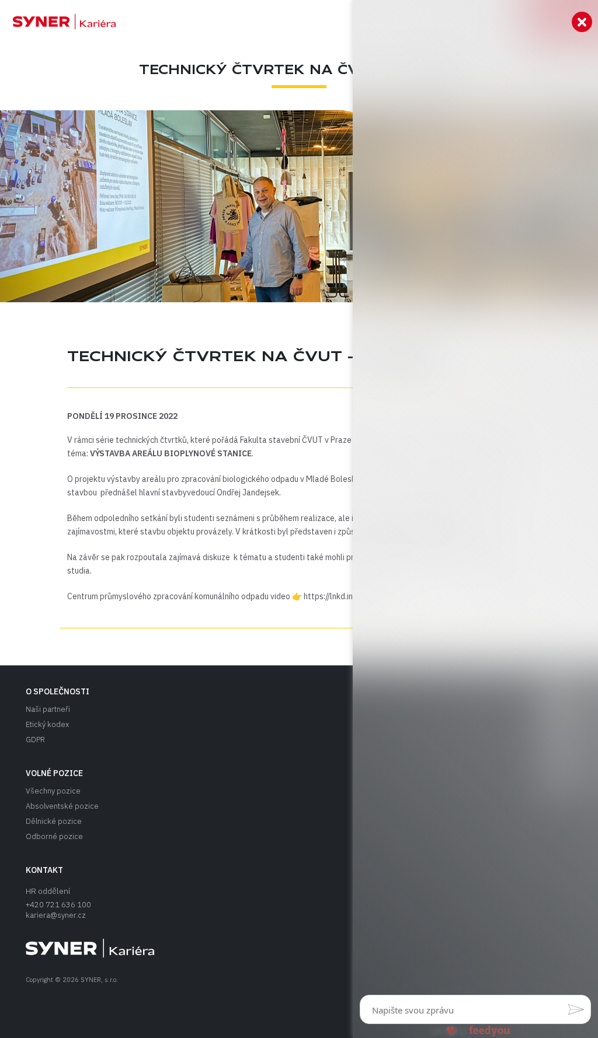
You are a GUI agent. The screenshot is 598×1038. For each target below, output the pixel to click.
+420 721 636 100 (58, 905)
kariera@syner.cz (56, 915)
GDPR (35, 740)
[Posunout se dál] (58, 21)
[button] (576, 1009)
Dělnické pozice (54, 821)
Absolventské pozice (62, 806)
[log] (475, 500)
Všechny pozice (53, 791)
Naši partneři (48, 709)
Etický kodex (47, 724)
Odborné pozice (54, 836)
